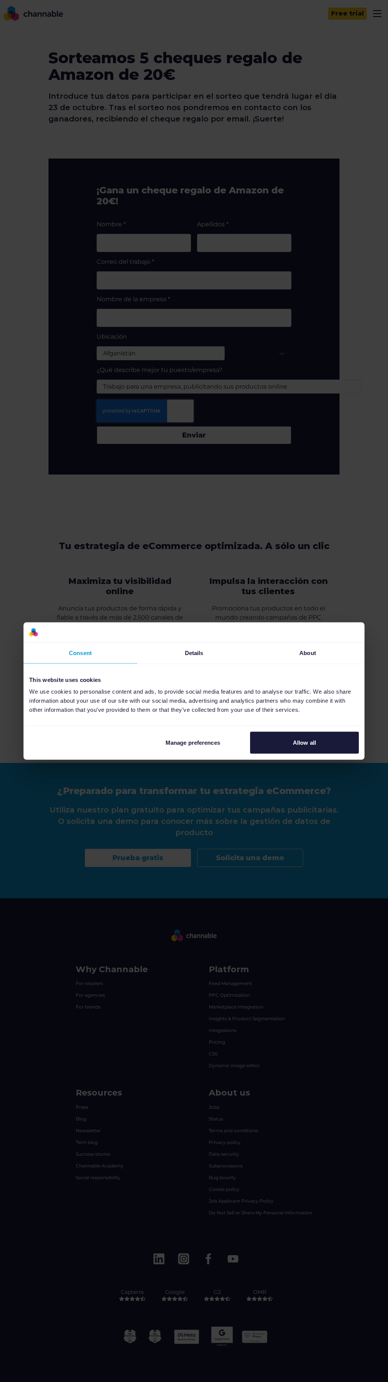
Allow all (304, 742)
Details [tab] (194, 652)
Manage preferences (193, 742)
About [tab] (307, 652)
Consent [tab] (80, 652)
